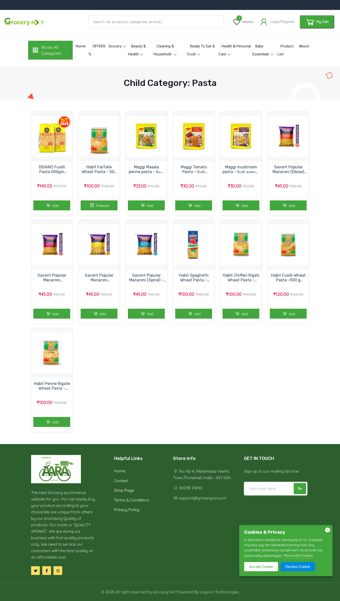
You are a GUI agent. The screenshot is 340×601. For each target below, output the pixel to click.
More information (298, 555)
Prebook (102, 205)
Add (54, 205)
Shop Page (124, 490)
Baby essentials (260, 50)
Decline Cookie (297, 566)
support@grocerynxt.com (202, 497)
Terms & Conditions (131, 499)
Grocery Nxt (164, 591)
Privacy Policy (126, 509)
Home (81, 46)
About (304, 46)
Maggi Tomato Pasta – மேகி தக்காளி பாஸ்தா (193, 172)
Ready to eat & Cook (201, 50)
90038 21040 (190, 487)
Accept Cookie (261, 566)
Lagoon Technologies (219, 591)
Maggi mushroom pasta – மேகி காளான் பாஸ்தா (241, 172)
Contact (121, 480)
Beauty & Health (137, 50)
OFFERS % (97, 50)
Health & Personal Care (235, 50)
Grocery (115, 46)
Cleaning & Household (164, 50)
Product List (285, 50)
